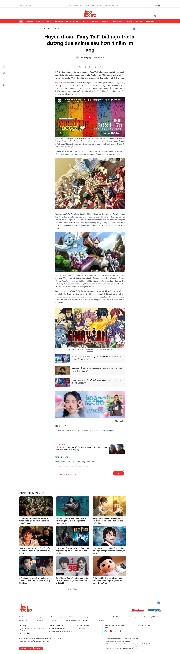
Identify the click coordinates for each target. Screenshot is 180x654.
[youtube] (159, 6)
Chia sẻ (4, 73)
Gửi (118, 473)
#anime (85, 431)
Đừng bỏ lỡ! (51, 29)
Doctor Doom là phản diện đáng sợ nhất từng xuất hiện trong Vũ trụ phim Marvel (71, 520)
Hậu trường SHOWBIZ (90, 21)
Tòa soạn (23, 626)
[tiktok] (117, 631)
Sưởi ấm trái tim (103, 617)
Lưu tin (4, 79)
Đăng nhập (59, 462)
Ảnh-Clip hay (117, 21)
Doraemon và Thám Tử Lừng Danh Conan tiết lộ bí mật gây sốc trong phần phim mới (97, 357)
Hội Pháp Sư (68, 275)
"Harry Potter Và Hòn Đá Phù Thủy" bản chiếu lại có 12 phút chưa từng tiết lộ (35, 550)
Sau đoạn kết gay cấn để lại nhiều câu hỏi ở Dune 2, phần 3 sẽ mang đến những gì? (96, 369)
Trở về (4, 91)
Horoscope (150, 21)
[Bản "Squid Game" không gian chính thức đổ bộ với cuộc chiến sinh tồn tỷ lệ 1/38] (72, 566)
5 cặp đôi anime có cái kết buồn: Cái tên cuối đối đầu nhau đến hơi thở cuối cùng (109, 520)
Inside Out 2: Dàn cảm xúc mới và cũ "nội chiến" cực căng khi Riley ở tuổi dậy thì (96, 381)
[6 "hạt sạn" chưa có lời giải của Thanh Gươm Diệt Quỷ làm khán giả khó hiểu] (36, 566)
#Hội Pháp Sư (73, 431)
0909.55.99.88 (56, 628)
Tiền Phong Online (75, 6)
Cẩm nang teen (134, 617)
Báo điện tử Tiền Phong (90, 13)
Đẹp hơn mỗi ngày (72, 21)
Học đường (59, 21)
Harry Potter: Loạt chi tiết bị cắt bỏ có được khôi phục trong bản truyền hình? (109, 550)
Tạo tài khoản (72, 462)
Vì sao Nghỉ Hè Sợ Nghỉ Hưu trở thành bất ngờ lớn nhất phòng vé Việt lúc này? (34, 520)
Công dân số (39, 620)
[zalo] (122, 631)
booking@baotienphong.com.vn (61, 631)
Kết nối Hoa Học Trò (73, 620)
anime (85, 217)
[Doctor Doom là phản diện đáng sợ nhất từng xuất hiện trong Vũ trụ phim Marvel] (72, 506)
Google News (134, 28)
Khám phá (39, 21)
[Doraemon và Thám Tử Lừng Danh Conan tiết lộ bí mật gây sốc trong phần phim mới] (62, 358)
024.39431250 (26, 633)
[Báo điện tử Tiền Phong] (137, 610)
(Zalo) (63, 628)
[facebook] (155, 6)
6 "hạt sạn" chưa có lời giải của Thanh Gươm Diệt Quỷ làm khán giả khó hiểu (35, 580)
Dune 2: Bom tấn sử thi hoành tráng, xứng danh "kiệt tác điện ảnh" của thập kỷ (81, 448)
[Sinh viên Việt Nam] (154, 610)
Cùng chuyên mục (31, 493)
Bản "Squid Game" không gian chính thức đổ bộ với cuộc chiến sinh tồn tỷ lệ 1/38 (72, 580)
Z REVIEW (128, 21)
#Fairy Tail (60, 431)
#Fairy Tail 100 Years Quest (102, 431)
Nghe (4, 67)
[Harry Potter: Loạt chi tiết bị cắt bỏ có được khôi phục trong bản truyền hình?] (109, 536)
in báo (95, 67)
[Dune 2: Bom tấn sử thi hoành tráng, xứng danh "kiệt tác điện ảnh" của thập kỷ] (117, 449)
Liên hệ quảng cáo (56, 626)
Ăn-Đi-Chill (105, 21)
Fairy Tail (58, 83)
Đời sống (29, 21)
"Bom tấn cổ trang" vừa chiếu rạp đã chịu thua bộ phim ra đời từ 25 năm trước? (72, 550)
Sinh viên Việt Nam (112, 6)
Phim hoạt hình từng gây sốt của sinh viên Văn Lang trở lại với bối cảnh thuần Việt (107, 580)
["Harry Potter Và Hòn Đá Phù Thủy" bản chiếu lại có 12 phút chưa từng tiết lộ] (36, 536)
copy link (90, 67)
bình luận (100, 67)
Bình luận (4, 85)
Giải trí (49, 21)
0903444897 (83, 628)
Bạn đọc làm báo (32, 648)
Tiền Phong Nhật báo (93, 6)
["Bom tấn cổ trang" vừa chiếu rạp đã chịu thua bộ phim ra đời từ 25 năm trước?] (72, 536)
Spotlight (139, 21)
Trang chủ (21, 21)
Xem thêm (159, 21)
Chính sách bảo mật (144, 626)
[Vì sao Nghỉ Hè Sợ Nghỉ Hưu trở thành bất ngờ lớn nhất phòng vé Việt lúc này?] (36, 506)
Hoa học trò (25, 608)
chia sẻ (80, 67)
